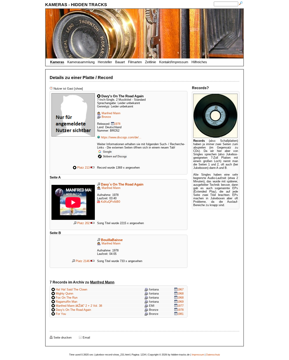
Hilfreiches (199, 62)
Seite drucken (62, 337)
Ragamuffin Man (66, 301)
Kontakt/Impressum (173, 62)
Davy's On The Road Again (73, 309)
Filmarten (135, 62)
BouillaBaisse (111, 240)
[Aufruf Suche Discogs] (112, 155)
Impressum (198, 354)
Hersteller (105, 62)
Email (86, 337)
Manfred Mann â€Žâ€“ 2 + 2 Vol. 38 (78, 305)
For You (60, 314)
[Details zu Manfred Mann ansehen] (73, 95)
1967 (180, 289)
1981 (180, 314)
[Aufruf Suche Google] (105, 151)
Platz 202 (83, 223)
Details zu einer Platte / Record (81, 77)
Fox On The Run (66, 297)
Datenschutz (213, 354)
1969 (180, 301)
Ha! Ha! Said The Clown (71, 289)
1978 (117, 123)
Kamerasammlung (81, 62)
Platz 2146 (82, 261)
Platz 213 (83, 167)
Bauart (120, 62)
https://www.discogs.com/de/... (120, 137)
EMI (151, 305)
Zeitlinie (150, 62)
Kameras (57, 62)
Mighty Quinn (64, 293)
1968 (180, 293)
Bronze (106, 116)
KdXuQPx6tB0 (110, 201)
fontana (153, 289)
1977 (180, 305)
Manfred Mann (110, 113)
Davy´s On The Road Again (121, 184)
